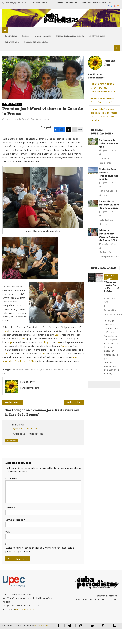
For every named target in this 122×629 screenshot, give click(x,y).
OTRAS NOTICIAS (12, 104)
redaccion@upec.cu (24, 609)
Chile (44, 353)
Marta (5, 353)
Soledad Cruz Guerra (107, 222)
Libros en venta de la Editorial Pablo (111, 287)
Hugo (10, 342)
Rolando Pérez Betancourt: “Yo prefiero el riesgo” (104, 100)
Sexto (5, 331)
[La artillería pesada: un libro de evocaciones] (93, 203)
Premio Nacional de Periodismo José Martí (31, 369)
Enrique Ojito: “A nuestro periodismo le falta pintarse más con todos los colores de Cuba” (104, 115)
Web (7, 531)
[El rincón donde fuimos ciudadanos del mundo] (93, 171)
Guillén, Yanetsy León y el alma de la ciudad (14, 402)
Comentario (12, 478)
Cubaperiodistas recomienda (70, 35)
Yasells (58, 334)
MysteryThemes (41, 625)
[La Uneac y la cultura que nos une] (93, 142)
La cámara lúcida (97, 35)
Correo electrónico (15, 519)
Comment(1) (44, 119)
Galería (25, 35)
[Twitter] (68, 129)
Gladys (46, 342)
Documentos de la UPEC (42, 2)
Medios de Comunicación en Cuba (96, 2)
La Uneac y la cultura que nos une (109, 143)
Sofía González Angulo (108, 193)
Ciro (58, 342)
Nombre (10, 507)
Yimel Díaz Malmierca (105, 161)
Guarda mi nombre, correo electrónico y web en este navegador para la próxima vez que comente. (39, 549)
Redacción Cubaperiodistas (109, 254)
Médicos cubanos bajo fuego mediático (75, 402)
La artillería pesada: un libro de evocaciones (109, 204)
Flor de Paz (28, 119)
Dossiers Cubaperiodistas (36, 41)
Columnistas (11, 35)
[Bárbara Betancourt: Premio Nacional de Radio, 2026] (93, 232)
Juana (22, 338)
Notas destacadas (42, 35)
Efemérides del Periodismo (67, 2)
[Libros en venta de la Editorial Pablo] (95, 277)
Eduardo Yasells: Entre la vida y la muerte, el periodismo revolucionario (103, 87)
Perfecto (65, 346)
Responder (11, 440)
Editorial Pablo (12, 41)
